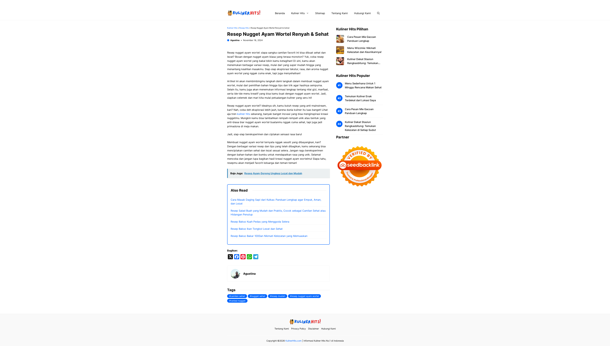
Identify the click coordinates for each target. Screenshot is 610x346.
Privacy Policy (333, 3)
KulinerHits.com (293, 340)
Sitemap (320, 13)
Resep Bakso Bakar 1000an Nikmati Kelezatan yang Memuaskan (269, 235)
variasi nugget (238, 300)
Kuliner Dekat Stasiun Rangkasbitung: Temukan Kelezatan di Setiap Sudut (362, 63)
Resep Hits (244, 28)
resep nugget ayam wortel (305, 296)
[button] (378, 13)
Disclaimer (351, 3)
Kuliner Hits (298, 13)
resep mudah (278, 296)
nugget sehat (258, 296)
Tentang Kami (313, 3)
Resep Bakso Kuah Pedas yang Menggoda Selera (260, 221)
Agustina (235, 40)
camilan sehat (238, 296)
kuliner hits (243, 113)
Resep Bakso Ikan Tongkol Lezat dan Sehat (257, 228)
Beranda (280, 13)
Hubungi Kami (369, 3)
